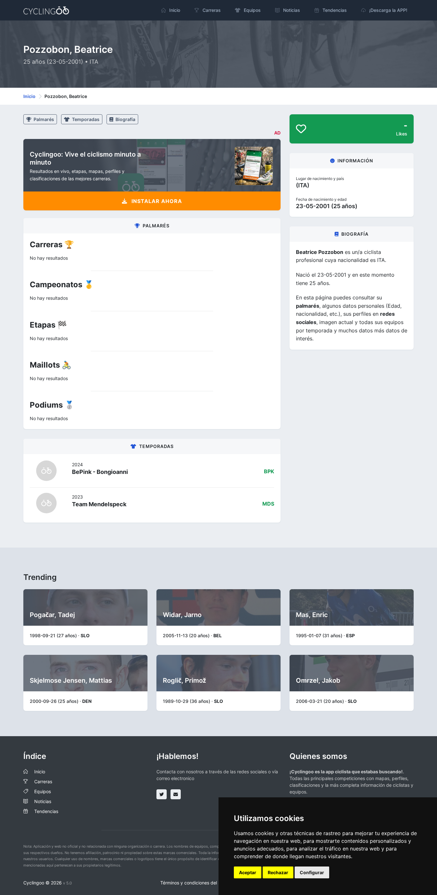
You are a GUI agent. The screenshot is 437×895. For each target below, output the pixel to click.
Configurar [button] (312, 872)
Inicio (29, 96)
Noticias (42, 801)
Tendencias (46, 811)
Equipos (42, 791)
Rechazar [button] (278, 872)
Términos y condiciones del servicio (197, 882)
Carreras (43, 781)
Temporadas (85, 119)
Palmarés (43, 119)
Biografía (125, 119)
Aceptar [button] (247, 872)
